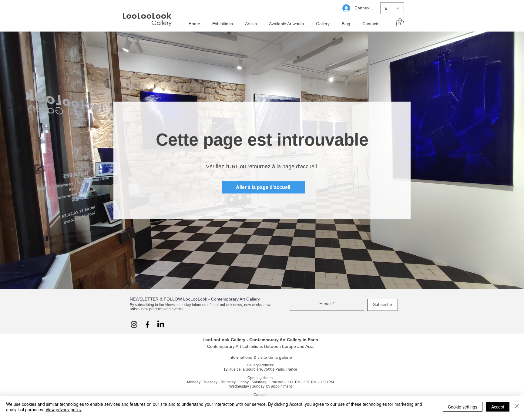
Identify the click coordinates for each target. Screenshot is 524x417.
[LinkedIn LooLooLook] (160, 324)
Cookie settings (462, 407)
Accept (497, 407)
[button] (400, 22)
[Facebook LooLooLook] (147, 324)
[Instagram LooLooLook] (134, 324)
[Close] (516, 406)
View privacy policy (63, 409)
